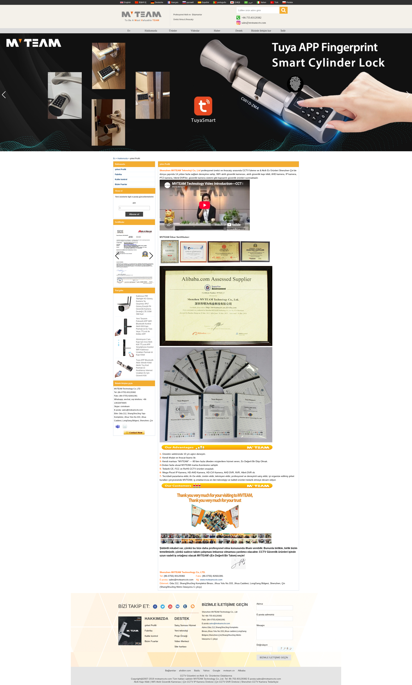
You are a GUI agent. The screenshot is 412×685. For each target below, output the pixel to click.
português (221, 2)
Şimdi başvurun (134, 433)
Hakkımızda (151, 30)
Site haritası (180, 646)
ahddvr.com (185, 670)
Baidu (197, 670)
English (127, 2)
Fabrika (118, 174)
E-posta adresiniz (265, 614)
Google (216, 670)
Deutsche (159, 2)
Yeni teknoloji (181, 630)
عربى (250, 2)
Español (205, 2)
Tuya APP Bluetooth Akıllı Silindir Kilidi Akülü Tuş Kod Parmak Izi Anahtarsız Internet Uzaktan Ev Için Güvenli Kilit (144, 368)
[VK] (178, 606)
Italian (263, 2)
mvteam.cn (229, 670)
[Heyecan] (162, 606)
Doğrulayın (262, 644)
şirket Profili (120, 169)
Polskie (289, 2)
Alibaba (241, 670)
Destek (239, 30)
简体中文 (143, 2)
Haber (217, 30)
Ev (128, 30)
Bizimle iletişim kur (261, 30)
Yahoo (206, 670)
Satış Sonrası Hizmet (185, 625)
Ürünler (173, 30)
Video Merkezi (181, 641)
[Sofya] (117, 426)
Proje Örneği (180, 636)
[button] (408, 94)
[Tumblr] (185, 606)
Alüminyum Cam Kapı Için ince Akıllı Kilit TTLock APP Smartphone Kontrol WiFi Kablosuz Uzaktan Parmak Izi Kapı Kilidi (145, 347)
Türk (276, 2)
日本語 (237, 2)
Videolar (195, 30)
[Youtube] (170, 606)
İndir (283, 30)
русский (190, 2)
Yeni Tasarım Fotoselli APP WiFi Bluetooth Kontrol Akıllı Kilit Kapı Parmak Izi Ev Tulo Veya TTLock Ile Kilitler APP (144, 326)
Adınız (260, 603)
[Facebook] (155, 606)
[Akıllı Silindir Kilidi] (206, 150)
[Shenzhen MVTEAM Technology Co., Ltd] (143, 16)
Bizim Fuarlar (121, 184)
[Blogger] (193, 606)
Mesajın (261, 625)
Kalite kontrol (121, 179)
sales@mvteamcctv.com (254, 22)
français (174, 2)
